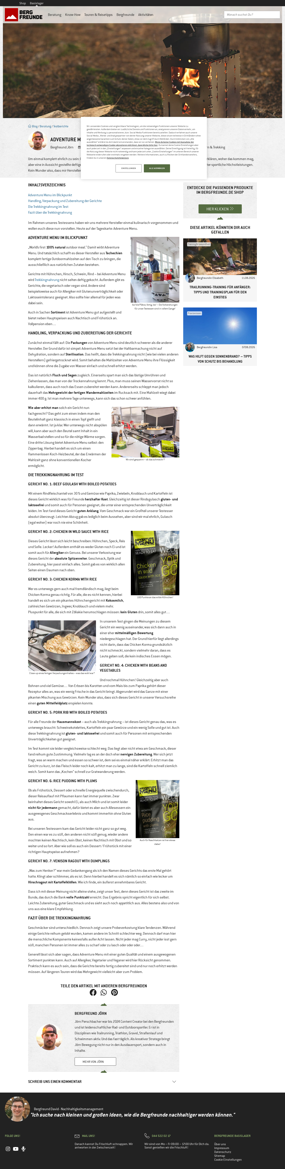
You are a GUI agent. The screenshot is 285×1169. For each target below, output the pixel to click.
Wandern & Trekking (211, 147)
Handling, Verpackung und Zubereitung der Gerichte (65, 201)
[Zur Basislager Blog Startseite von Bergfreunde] (24, 14)
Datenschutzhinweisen (118, 157)
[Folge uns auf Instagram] (8, 1151)
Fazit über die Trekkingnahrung (50, 212)
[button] (93, 992)
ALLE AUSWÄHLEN (157, 168)
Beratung (54, 15)
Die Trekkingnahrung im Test (48, 207)
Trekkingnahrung (47, 280)
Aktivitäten (145, 15)
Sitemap (219, 1156)
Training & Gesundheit (199, 244)
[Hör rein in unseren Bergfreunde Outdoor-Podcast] (23, 1151)
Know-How (72, 15)
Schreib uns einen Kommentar (55, 1081)
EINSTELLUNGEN (128, 168)
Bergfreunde (125, 15)
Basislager (36, 3)
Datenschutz (222, 1152)
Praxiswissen (194, 313)
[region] (144, 148)
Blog (34, 126)
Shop (22, 3)
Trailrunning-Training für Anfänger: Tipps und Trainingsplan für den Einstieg (220, 292)
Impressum (221, 1148)
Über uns (220, 1144)
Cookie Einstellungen (228, 1159)
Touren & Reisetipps (98, 15)
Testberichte (60, 126)
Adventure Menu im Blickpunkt (50, 195)
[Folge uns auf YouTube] (16, 1151)
